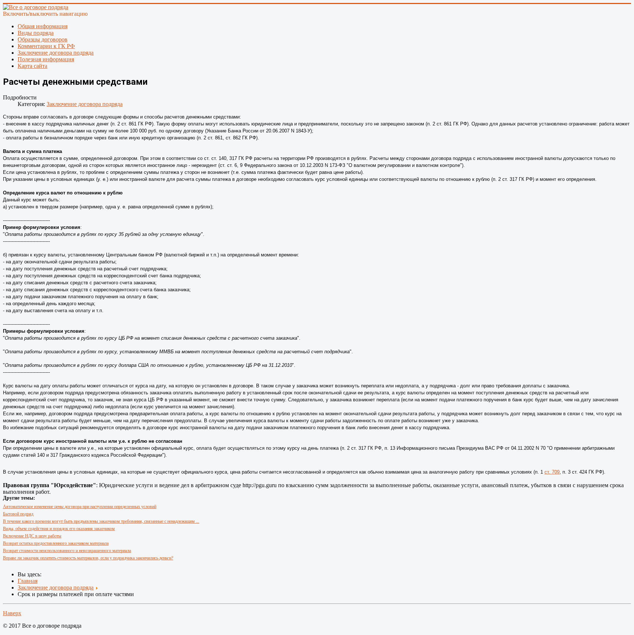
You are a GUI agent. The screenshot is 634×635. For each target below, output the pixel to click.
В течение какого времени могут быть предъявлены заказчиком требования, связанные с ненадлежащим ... (101, 521)
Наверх (12, 613)
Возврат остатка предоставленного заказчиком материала (56, 543)
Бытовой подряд (18, 514)
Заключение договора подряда (85, 104)
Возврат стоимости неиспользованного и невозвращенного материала (67, 550)
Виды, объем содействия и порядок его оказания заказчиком (59, 528)
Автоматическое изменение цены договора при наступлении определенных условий (79, 506)
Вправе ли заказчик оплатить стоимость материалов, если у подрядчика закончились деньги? (88, 558)
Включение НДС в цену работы (32, 536)
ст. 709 (552, 472)
